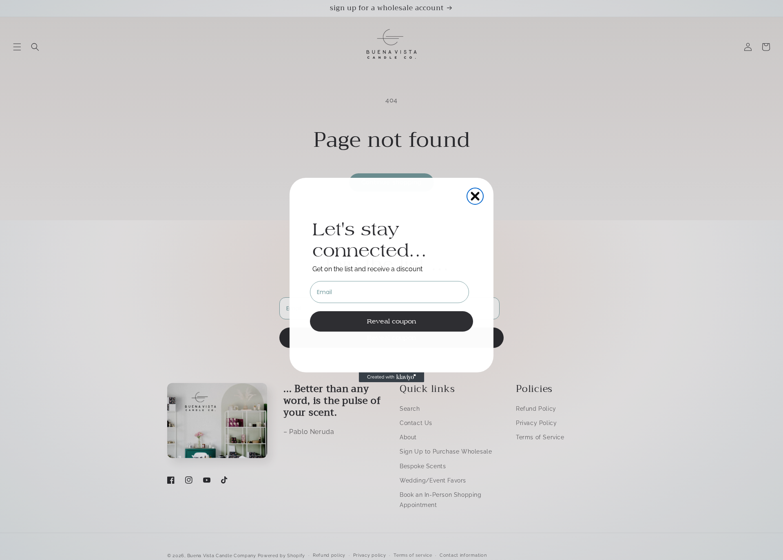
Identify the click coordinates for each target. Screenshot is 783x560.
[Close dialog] (475, 196)
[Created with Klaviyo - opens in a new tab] (391, 377)
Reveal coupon (391, 321)
